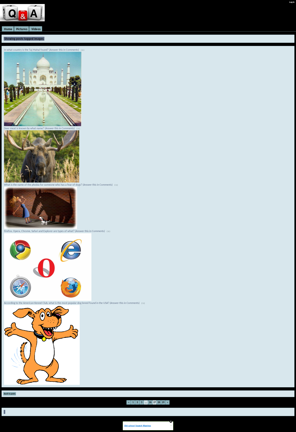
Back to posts (9, 394)
